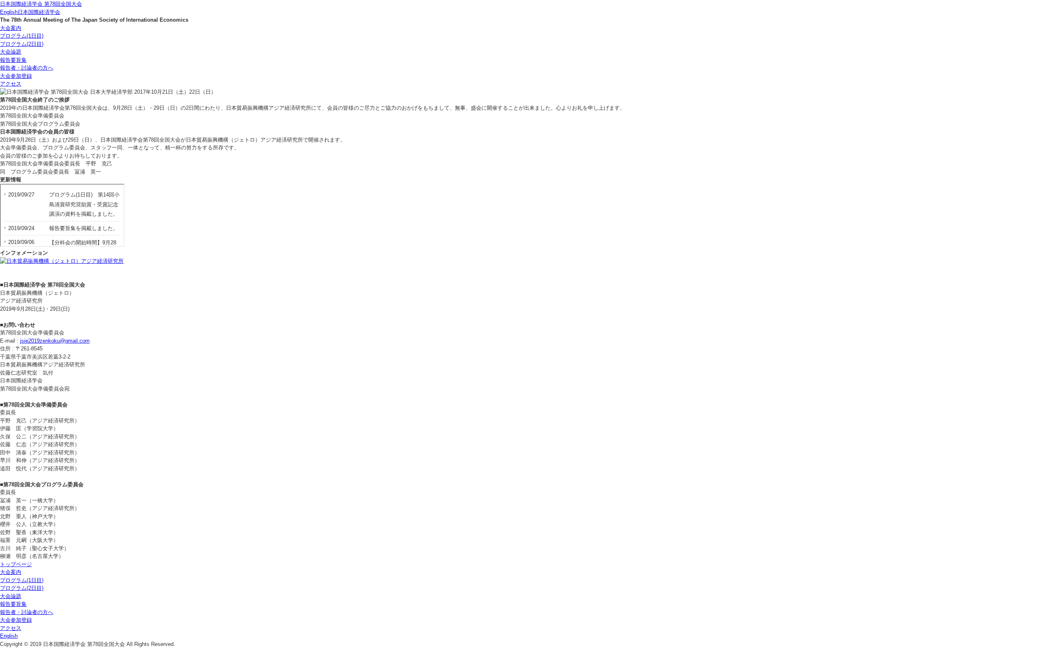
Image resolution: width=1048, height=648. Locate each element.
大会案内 (10, 28)
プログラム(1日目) (21, 36)
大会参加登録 (16, 76)
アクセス (10, 84)
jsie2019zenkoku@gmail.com (55, 341)
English (9, 12)
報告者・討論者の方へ (26, 68)
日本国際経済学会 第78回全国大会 (41, 4)
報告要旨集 (13, 60)
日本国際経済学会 (39, 12)
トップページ (16, 564)
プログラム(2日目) (21, 44)
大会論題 (10, 52)
